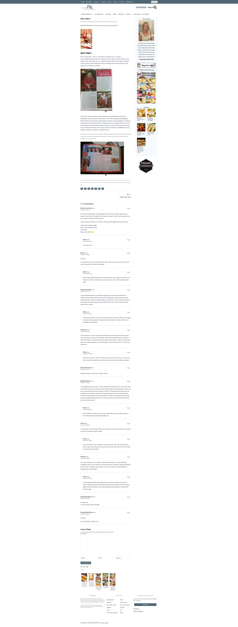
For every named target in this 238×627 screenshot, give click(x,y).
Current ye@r (85, 566)
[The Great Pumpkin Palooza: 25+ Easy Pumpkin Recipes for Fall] (98, 579)
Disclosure (93, 595)
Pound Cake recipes (111, 604)
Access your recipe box (112, 612)
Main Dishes (137, 14)
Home (83, 1)
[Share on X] (89, 189)
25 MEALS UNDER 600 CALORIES (150, 119)
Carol (82, 423)
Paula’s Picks (113, 182)
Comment (84, 533)
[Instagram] (141, 7)
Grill (121, 610)
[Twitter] (139, 7)
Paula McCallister (86, 497)
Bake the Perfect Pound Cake (140, 119)
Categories (136, 609)
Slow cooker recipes (124, 604)
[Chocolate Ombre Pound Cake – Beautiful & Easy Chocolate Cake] (91, 577)
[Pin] (105, 112)
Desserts (121, 14)
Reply (128, 208)
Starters (108, 14)
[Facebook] (137, 7)
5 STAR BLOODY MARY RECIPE (141, 134)
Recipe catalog (110, 599)
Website (118, 558)
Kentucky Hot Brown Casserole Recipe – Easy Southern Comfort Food (84, 584)
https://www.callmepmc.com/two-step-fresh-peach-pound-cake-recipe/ (108, 360)
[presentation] (141, 113)
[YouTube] (145, 7)
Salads (121, 612)
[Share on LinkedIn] (102, 189)
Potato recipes (123, 602)
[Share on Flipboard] (99, 189)
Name (83, 558)
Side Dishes (145, 14)
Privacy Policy (104, 623)
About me (109, 602)
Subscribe (154, 1)
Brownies (122, 607)
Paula (85, 239)
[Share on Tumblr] (95, 189)
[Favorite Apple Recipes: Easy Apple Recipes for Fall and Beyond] (112, 579)
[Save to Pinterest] (82, 189)
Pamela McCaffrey (87, 512)
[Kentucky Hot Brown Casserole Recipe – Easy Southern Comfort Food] (84, 577)
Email (101, 558)
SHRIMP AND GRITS (125, 196)
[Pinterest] (143, 7)
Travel (108, 610)
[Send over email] (92, 189)
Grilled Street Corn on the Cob (151, 134)
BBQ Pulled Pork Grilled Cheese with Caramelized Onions (140, 149)
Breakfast (109, 607)
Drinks (115, 14)
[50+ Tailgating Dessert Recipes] (105, 579)
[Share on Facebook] (85, 189)
